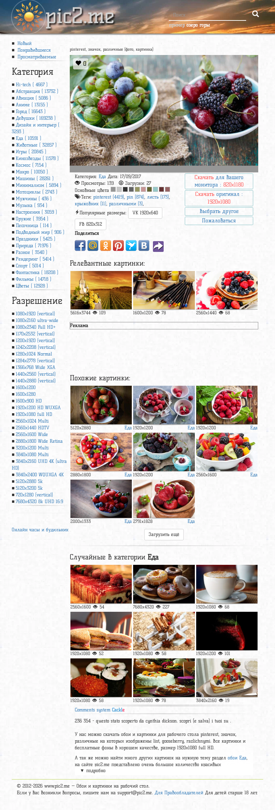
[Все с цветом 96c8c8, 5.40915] (155, 189)
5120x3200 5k (29, 488)
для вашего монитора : (219, 181)
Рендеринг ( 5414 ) (35, 259)
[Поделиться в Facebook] (80, 245)
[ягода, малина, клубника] (101, 499)
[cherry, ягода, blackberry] (164, 452)
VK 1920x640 (145, 213)
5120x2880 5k (29, 481)
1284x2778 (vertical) (35, 361)
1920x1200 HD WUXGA (38, 408)
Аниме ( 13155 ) (32, 105)
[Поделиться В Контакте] (144, 245)
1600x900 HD (29, 401)
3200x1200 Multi (32, 448)
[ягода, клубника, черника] (227, 290)
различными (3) (126, 204)
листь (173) (158, 197)
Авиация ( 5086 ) (33, 98)
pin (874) (135, 197)
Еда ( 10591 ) (28, 138)
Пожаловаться (219, 220)
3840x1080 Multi (32, 454)
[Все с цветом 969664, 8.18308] (137, 189)
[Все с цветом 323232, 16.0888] (125, 189)
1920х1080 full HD (34, 414)
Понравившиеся (33, 50)
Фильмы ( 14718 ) (33, 279)
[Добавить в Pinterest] (118, 245)
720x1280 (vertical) (34, 495)
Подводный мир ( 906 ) (40, 232)
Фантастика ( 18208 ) (37, 272)
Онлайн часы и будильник (40, 530)
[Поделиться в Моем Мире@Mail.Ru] (93, 245)
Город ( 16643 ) (31, 111)
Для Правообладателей (179, 793)
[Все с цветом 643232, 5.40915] (161, 189)
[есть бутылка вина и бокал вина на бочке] (101, 290)
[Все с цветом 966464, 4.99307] (167, 189)
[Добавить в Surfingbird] (131, 245)
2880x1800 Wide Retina (39, 441)
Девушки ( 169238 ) (36, 118)
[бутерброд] (101, 631)
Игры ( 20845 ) (31, 152)
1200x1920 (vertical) (35, 340)
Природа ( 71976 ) (33, 246)
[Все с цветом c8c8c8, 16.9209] (119, 189)
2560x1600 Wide (32, 434)
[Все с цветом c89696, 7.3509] (143, 189)
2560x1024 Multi (32, 421)
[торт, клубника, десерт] (101, 584)
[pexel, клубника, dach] (101, 405)
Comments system (100, 710)
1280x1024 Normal (34, 354)
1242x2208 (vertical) (36, 347)
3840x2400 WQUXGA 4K (40, 475)
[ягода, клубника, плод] (164, 499)
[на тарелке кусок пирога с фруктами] (227, 677)
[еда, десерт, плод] (164, 677)
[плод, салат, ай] (227, 452)
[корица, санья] (164, 631)
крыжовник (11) (90, 204)
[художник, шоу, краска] (164, 290)
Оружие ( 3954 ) (32, 219)
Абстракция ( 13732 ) (37, 91)
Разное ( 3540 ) (31, 252)
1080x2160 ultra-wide (37, 320)
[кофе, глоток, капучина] (227, 584)
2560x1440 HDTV (32, 428)
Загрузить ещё (164, 534)
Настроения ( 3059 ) (36, 212)
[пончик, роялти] (164, 584)
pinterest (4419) (108, 197)
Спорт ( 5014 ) (30, 266)
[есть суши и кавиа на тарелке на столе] (101, 677)
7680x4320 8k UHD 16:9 (39, 501)
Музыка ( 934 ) (31, 205)
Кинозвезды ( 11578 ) (37, 158)
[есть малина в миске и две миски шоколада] (164, 405)
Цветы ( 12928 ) (32, 286)
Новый (24, 43)
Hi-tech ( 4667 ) (32, 85)
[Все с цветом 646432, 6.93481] (149, 189)
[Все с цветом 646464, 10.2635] (131, 189)
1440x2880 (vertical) (36, 381)
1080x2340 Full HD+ (36, 327)
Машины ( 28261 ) (35, 178)
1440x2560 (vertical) (36, 374)
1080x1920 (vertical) (35, 314)
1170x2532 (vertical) (35, 334)
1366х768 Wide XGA (35, 367)
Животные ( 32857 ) (36, 145)
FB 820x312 (90, 224)
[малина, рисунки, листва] (227, 405)
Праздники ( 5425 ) (35, 239)
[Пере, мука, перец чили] (227, 631)
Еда (102, 176)
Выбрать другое (219, 211)
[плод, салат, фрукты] (101, 452)
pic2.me (79, 10)
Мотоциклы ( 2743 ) (36, 192)
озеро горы (198, 25)
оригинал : (219, 198)
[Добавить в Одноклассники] (105, 245)
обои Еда (237, 758)
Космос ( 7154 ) (31, 165)
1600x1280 (26, 394)
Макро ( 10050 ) (32, 172)
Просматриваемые (36, 57)
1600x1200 (26, 387)
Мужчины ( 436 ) (34, 199)
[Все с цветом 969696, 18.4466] (113, 189)
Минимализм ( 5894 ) (38, 185)
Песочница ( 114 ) (34, 225)
